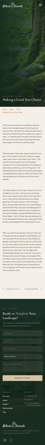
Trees (18, 109)
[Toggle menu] (40, 5)
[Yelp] (11, 440)
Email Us (30, 399)
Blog (11, 109)
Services (6, 396)
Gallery (5, 404)
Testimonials (7, 408)
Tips (4, 412)
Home (5, 109)
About (5, 400)
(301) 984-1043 (32, 396)
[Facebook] (5, 440)
